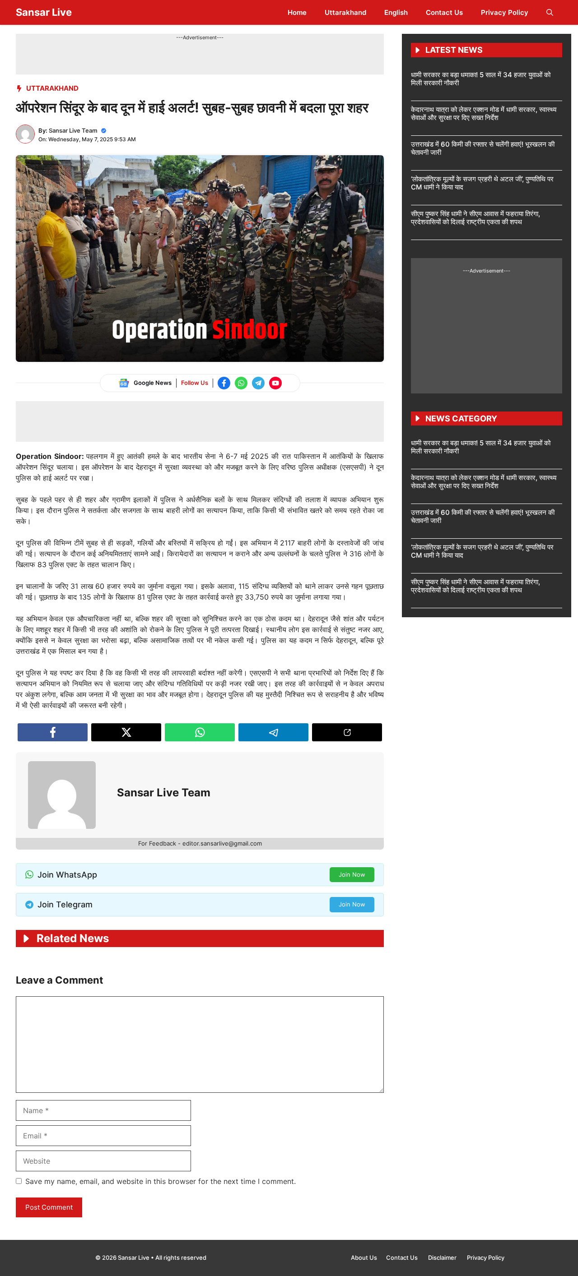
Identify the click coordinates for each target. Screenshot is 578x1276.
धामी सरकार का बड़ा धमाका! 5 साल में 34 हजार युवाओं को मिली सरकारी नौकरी (480, 78)
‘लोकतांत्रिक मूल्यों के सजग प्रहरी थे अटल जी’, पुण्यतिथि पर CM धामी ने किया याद (482, 183)
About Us (364, 1257)
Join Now (352, 874)
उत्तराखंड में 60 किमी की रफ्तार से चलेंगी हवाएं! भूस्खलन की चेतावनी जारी (483, 148)
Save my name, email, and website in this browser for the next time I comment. (160, 1181)
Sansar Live (44, 12)
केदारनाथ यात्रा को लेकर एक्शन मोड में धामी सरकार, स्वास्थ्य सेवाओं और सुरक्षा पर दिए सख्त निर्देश (483, 113)
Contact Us (444, 12)
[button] (549, 12)
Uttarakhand (345, 12)
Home (297, 12)
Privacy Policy (504, 12)
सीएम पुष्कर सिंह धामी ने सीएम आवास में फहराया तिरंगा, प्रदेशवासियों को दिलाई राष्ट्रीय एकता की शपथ (475, 217)
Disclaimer (443, 1257)
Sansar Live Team (73, 130)
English (396, 12)
